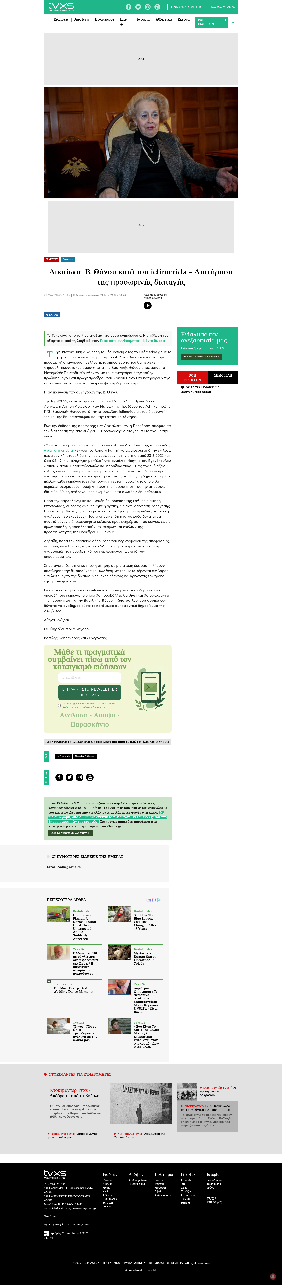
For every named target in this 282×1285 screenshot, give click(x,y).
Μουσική (160, 1188)
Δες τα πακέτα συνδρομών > (70, 833)
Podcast (108, 1206)
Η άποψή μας (137, 1184)
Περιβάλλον (110, 1199)
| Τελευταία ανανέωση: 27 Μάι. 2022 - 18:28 (98, 295)
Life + (123, 22)
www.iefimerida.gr (59, 450)
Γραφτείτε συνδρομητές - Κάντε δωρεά (132, 341)
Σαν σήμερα (214, 1180)
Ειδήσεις (61, 19)
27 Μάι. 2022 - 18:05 (57, 295)
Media (106, 1188)
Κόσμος (107, 1184)
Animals (186, 1180)
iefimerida (64, 756)
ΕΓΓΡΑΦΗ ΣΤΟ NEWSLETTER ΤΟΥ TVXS (89, 692)
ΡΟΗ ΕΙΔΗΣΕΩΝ (206, 22)
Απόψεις (81, 19)
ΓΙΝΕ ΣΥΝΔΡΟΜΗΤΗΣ (186, 6)
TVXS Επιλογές (214, 1200)
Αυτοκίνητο (188, 1195)
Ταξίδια (185, 1203)
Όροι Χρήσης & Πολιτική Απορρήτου (67, 1224)
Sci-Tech (108, 1203)
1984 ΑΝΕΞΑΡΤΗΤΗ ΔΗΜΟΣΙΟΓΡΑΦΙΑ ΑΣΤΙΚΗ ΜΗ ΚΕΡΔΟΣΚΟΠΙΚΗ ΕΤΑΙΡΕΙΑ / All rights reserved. (146, 1263)
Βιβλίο (158, 1191)
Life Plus (188, 1174)
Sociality (152, 1270)
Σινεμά (159, 1180)
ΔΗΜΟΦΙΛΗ (223, 375)
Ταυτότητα (50, 1216)
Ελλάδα (107, 1180)
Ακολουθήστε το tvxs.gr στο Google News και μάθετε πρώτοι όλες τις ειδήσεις (107, 741)
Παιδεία (185, 1199)
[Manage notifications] (273, 1276)
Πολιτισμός (104, 19)
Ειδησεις (52, 259)
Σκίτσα (184, 19)
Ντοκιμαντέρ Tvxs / (70, 1090)
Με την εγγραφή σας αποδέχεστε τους (89, 705)
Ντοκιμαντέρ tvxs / (64, 1134)
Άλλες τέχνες (163, 1195)
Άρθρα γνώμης (138, 1180)
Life (183, 1184)
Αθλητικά (164, 19)
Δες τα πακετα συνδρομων (201, 356)
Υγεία (106, 1191)
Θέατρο (159, 1184)
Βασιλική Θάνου (85, 756)
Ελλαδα (68, 259)
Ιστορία (143, 19)
